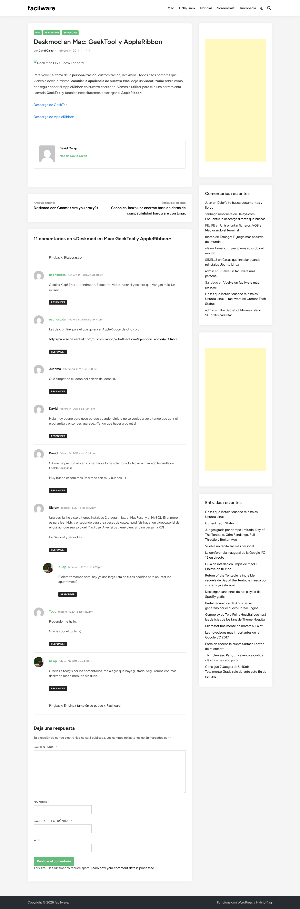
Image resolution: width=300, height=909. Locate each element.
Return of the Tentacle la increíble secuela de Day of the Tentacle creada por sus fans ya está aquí (235, 580)
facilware (41, 8)
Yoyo (52, 611)
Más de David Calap (73, 156)
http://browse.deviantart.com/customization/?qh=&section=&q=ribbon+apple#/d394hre (113, 339)
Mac (171, 8)
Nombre (42, 801)
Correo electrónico (53, 821)
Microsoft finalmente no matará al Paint (234, 626)
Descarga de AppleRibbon (54, 117)
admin (209, 271)
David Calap (46, 50)
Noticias (206, 8)
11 (88, 50)
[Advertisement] (235, 100)
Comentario (45, 747)
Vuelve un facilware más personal (229, 546)
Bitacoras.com (74, 257)
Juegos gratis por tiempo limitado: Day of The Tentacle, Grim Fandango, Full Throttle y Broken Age (235, 534)
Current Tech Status (219, 523)
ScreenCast (225, 8)
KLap (62, 567)
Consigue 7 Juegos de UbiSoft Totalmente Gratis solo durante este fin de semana (235, 671)
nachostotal (58, 275)
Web (37, 840)
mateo (209, 237)
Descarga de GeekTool (51, 105)
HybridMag (264, 902)
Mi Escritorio (52, 32)
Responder (58, 302)
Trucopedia (247, 8)
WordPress (245, 902)
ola (207, 248)
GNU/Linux (187, 8)
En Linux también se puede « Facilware (92, 706)
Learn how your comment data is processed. (123, 868)
